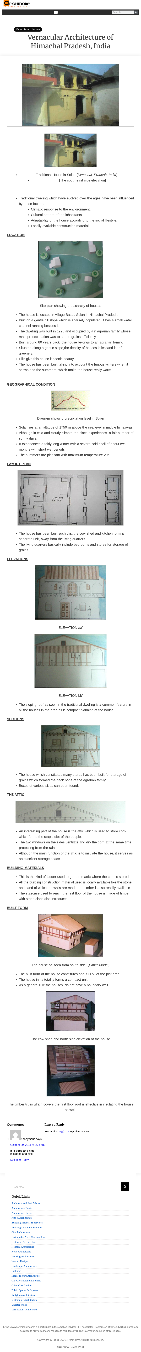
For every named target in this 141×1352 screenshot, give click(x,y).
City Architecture (21, 1232)
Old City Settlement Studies (26, 1280)
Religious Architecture (23, 1295)
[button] (56, 12)
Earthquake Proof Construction (28, 1237)
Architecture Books (22, 1208)
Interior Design (20, 1261)
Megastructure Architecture (26, 1275)
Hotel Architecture (21, 1251)
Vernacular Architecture (28, 29)
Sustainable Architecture (24, 1300)
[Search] (136, 12)
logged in (64, 1131)
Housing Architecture (23, 1256)
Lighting (16, 1271)
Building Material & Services (27, 1222)
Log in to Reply (19, 1159)
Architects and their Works (26, 1203)
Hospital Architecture (23, 1246)
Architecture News (21, 1213)
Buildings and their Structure (27, 1227)
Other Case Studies (22, 1285)
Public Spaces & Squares (25, 1290)
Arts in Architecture (22, 1217)
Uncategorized (19, 1304)
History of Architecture (24, 1242)
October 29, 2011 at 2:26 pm (27, 1144)
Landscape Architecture (24, 1266)
